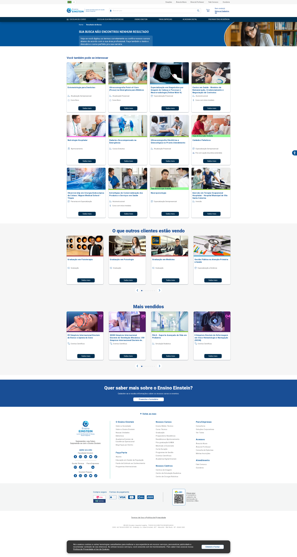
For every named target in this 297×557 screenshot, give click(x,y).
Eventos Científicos (163, 456)
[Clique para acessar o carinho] (208, 10)
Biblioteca (120, 436)
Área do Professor (197, 2)
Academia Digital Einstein (166, 459)
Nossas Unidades (123, 433)
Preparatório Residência (165, 436)
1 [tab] (141, 290)
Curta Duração (161, 449)
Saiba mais (87, 108)
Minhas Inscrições (203, 453)
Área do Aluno (181, 2)
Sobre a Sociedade (123, 426)
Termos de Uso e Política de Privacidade (148, 518)
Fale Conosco (213, 2)
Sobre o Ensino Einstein (125, 429)
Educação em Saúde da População (130, 460)
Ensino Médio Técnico (164, 426)
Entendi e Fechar (213, 547)
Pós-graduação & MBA (165, 442)
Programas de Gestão (164, 452)
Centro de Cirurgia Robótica (167, 476)
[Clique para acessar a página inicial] (86, 13)
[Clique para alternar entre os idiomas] (71, 2)
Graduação (160, 433)
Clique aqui (190, 493)
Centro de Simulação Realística (168, 473)
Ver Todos (200, 433)
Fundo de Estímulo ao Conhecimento (130, 463)
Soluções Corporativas (205, 429)
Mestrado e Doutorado (165, 446)
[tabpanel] (85, 260)
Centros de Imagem (164, 470)
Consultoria (200, 426)
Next (159, 290)
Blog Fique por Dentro (124, 445)
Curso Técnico (161, 429)
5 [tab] (150, 290)
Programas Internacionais (126, 467)
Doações (169, 2)
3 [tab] (146, 290)
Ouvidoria (226, 2)
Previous (137, 290)
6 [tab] (152, 290)
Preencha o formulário (148, 399)
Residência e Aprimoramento (167, 439)
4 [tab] (148, 290)
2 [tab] (143, 290)
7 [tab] (154, 290)
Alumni (118, 457)
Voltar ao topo (149, 414)
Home (81, 25)
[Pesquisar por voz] (110, 10)
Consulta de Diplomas (204, 450)
